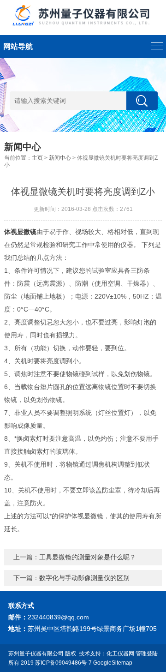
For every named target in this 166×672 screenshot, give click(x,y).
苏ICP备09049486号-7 (63, 663)
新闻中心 (60, 158)
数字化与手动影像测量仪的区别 (84, 578)
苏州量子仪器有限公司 (36, 653)
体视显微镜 (20, 231)
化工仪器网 (120, 653)
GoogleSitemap (112, 663)
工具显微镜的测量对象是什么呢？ (87, 557)
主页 (37, 158)
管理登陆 (147, 653)
